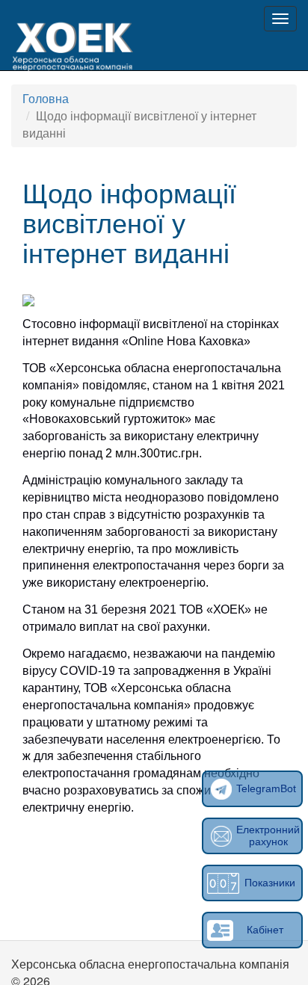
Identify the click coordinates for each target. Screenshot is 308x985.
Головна (45, 98)
